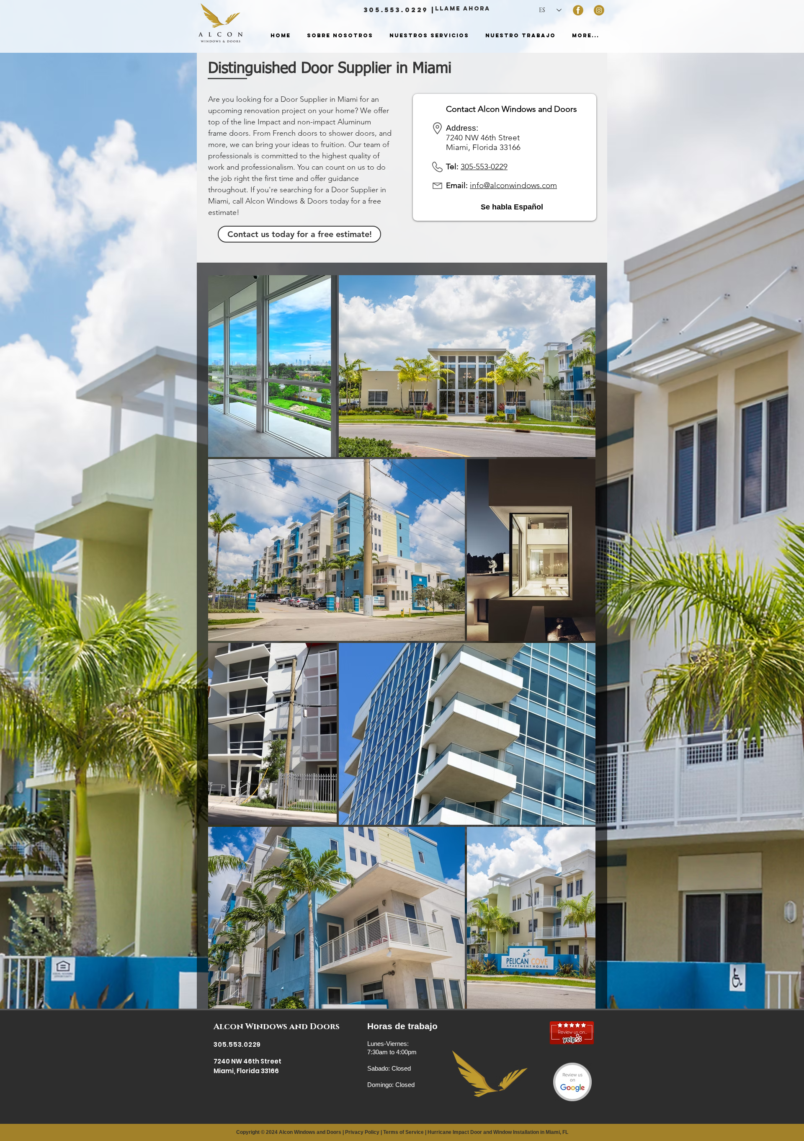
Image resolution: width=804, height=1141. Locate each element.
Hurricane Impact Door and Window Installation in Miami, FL (498, 1132)
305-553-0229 (484, 166)
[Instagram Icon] (599, 10)
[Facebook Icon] (578, 10)
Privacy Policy (362, 1132)
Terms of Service (403, 1132)
